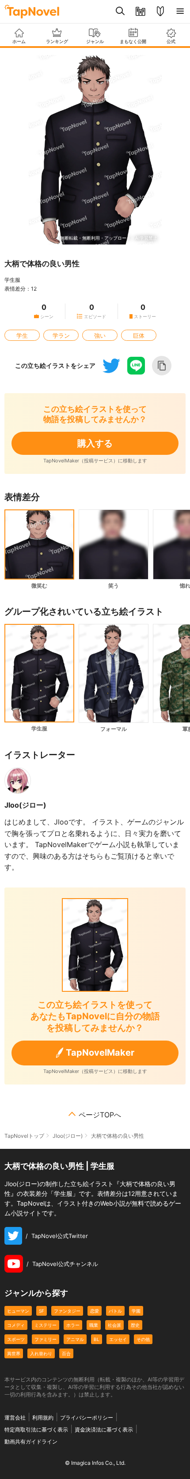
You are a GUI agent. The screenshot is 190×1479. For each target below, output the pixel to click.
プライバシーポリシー (86, 1417)
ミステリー (45, 1325)
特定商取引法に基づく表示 (36, 1429)
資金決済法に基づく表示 (104, 1429)
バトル (115, 1310)
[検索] (120, 11)
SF (41, 1310)
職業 (93, 1325)
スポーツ (16, 1339)
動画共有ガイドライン (30, 1441)
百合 (66, 1353)
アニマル (75, 1339)
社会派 (114, 1325)
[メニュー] (180, 11)
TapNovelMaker (100, 1052)
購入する (95, 443)
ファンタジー (67, 1310)
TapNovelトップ (24, 1135)
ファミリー (45, 1339)
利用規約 (42, 1417)
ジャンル (95, 41)
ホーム (19, 41)
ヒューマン (18, 1310)
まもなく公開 (133, 41)
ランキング (57, 41)
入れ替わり (41, 1353)
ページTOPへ (100, 1114)
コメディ (16, 1325)
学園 (136, 1310)
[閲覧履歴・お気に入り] (140, 11)
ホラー (73, 1325)
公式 (171, 41)
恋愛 (94, 1310)
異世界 (13, 1353)
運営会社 (15, 1417)
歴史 (135, 1325)
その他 (143, 1339)
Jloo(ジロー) (25, 805)
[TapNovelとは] (160, 11)
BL (96, 1339)
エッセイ (118, 1339)
